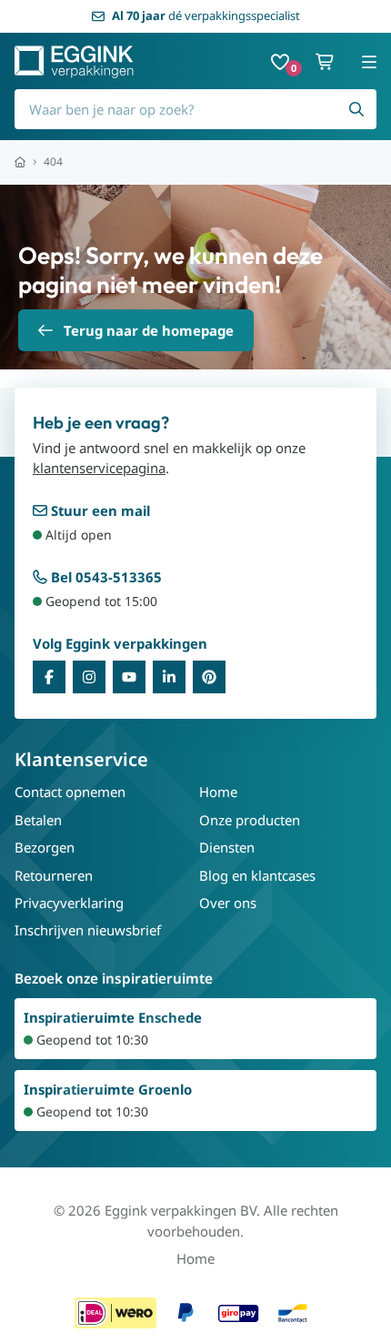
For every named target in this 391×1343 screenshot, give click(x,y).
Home (218, 792)
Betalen (38, 820)
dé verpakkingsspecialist (206, 15)
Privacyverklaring (69, 903)
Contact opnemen (70, 792)
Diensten (227, 847)
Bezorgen (45, 847)
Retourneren (54, 875)
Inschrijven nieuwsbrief (88, 930)
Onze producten (249, 820)
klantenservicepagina (99, 468)
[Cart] (326, 62)
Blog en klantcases (257, 875)
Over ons (227, 903)
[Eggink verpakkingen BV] (74, 62)
